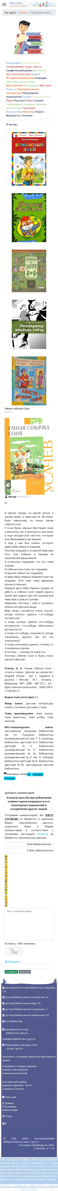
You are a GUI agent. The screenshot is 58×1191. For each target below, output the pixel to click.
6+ (29, 774)
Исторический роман (20, 78)
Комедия (41, 78)
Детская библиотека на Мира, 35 (23, 1003)
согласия (42, 834)
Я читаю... (12, 124)
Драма (35, 74)
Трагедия (29, 108)
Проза (10, 100)
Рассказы (10, 778)
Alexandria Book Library (39, 785)
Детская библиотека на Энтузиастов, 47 (26, 997)
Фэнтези (28, 111)
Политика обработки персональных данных (29, 1185)
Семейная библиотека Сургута (18, 1038)
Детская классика (18, 74)
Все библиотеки (13, 1021)
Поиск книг (10, 1097)
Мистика (45, 85)
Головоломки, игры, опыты (24, 66)
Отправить (11, 971)
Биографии (13, 63)
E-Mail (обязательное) (40, 850)
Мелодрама (31, 85)
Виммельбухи (30, 63)
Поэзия (26, 96)
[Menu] (4, 5)
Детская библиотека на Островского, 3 (26, 1009)
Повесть (11, 89)
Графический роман (19, 70)
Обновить (14, 961)
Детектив (39, 70)
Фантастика (14, 111)
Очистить (25, 971)
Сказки (38, 100)
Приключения (41, 96)
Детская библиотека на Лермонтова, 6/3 (27, 1015)
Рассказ (20, 100)
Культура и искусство (20, 81)
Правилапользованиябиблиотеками (10, 1107)
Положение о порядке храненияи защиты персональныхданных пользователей (19, 1070)
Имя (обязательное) (39, 844)
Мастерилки (14, 85)
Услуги (8, 1116)
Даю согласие (29, 1189)
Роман (29, 100)
